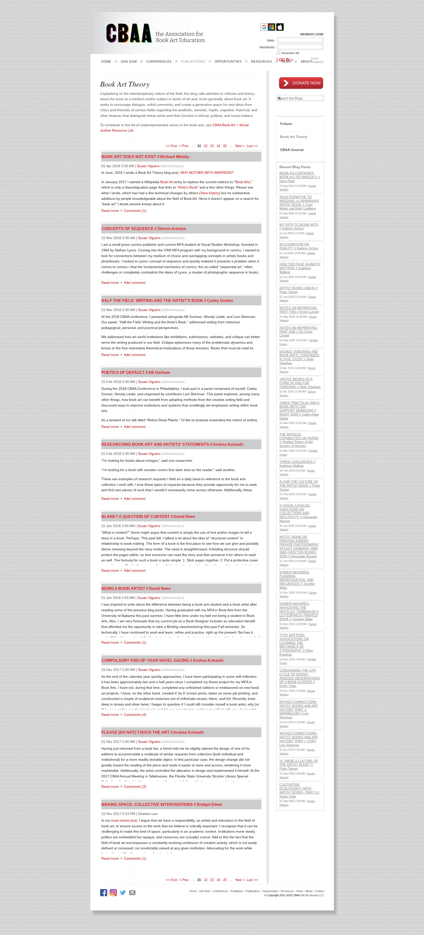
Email (270, 40)
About (306, 61)
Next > (240, 146)
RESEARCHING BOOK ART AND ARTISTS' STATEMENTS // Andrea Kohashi (172, 444)
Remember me (290, 53)
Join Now (128, 61)
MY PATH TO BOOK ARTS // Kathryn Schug (298, 226)
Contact (319, 891)
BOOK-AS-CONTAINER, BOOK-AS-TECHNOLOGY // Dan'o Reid (299, 177)
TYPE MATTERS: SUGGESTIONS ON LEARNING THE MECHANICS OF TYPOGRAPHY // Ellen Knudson (296, 644)
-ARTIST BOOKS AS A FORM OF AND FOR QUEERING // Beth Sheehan (299, 383)
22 (205, 146)
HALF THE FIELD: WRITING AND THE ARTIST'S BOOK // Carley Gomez (167, 300)
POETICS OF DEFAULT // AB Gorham (135, 372)
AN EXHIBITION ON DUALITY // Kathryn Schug (298, 246)
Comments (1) (135, 211)
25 (224, 146)
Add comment (135, 283)
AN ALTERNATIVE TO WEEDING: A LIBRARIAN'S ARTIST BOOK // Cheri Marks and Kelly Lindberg (299, 202)
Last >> (253, 146)
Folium (286, 124)
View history (209, 193)
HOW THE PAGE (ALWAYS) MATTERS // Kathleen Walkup (299, 268)
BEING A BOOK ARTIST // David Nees (136, 588)
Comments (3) (135, 786)
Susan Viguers (148, 166)
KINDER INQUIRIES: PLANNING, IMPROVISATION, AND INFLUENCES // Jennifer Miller (297, 580)
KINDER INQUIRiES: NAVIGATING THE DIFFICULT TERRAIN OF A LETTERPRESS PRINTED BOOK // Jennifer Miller (299, 611)
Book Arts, (243, 182)
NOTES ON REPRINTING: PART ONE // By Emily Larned (298, 331)
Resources (261, 61)
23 (212, 146)
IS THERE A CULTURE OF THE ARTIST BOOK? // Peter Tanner (298, 765)
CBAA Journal (292, 150)
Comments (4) (135, 715)
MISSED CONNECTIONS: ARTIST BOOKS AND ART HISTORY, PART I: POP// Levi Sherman (298, 739)
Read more (110, 211)
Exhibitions (236, 891)
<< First (171, 146)
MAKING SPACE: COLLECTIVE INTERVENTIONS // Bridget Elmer (161, 804)
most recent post (124, 820)
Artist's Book (187, 187)
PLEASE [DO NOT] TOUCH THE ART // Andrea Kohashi (152, 732)
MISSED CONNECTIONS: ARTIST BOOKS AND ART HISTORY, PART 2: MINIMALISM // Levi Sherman (298, 709)
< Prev (184, 146)
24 (218, 146)
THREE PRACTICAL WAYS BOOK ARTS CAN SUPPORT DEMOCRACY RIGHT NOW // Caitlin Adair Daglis (299, 410)
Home (106, 61)
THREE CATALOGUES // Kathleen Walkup (297, 464)
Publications (193, 61)
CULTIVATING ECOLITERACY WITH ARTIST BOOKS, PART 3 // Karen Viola (299, 790)
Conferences (159, 61)
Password (266, 47)
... (193, 146)
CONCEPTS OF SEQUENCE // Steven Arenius (143, 228)
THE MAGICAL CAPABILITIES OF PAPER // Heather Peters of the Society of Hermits (298, 440)
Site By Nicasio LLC (312, 895)
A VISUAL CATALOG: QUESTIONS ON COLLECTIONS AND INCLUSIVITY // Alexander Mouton (298, 513)
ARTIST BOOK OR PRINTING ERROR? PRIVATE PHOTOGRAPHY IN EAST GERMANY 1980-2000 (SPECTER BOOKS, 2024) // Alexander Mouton (299, 546)
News (286, 61)
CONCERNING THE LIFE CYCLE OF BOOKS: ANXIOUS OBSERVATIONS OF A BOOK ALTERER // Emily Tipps (299, 678)
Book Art (166, 182)
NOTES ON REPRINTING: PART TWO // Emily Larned (299, 310)
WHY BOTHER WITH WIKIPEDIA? (207, 173)
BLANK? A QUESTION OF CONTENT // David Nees (148, 516)
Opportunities (228, 61)
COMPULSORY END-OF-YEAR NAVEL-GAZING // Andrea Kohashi (162, 660)
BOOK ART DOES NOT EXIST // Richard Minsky (145, 156)
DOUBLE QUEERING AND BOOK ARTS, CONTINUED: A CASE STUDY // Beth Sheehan (299, 357)
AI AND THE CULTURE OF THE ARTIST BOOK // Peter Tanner (299, 485)
